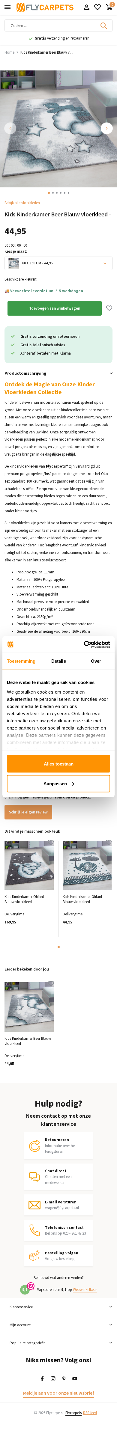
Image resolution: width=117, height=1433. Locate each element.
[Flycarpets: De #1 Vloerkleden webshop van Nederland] (45, 7)
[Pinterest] (64, 1379)
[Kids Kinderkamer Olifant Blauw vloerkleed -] (29, 865)
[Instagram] (53, 1379)
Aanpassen (55, 783)
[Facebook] (42, 1379)
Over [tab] (96, 661)
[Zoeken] (104, 25)
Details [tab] (58, 661)
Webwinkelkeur (85, 1289)
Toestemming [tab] (21, 661)
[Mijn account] (86, 7)
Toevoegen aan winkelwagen (54, 308)
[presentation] (10, 128)
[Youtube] (74, 1379)
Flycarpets (73, 1412)
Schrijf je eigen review (28, 812)
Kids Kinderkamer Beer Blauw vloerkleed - (27, 1041)
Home (9, 52)
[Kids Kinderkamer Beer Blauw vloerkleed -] (29, 1007)
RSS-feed (90, 1412)
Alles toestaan (59, 763)
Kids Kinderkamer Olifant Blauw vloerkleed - (24, 899)
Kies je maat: (15, 251)
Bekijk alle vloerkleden (22, 202)
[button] (48, 193)
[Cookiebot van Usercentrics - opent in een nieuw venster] (84, 644)
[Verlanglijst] (97, 7)
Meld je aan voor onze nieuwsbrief (58, 1393)
